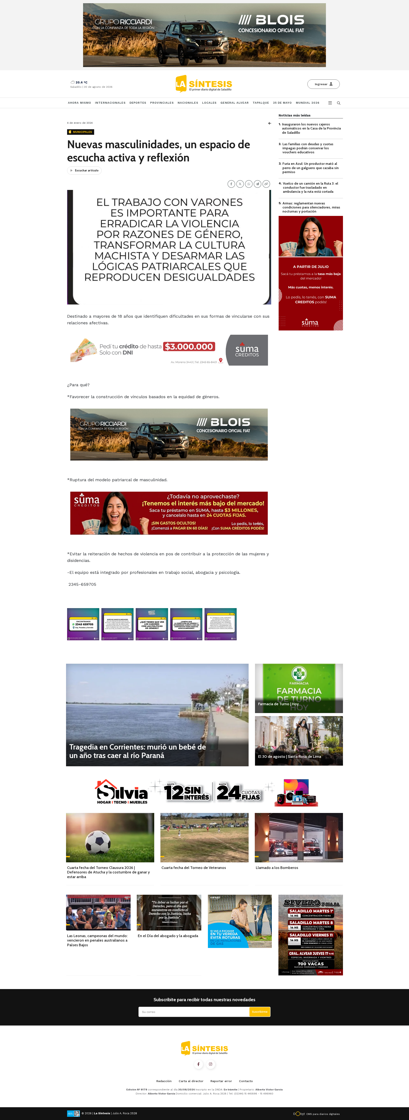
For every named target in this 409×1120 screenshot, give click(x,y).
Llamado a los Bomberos (277, 867)
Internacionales (110, 102)
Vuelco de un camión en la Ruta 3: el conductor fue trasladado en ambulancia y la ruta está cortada (310, 187)
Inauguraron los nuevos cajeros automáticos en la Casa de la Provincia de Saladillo (311, 128)
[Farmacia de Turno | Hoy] (299, 688)
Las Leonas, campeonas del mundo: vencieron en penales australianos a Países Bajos (97, 940)
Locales (209, 102)
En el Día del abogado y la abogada (168, 935)
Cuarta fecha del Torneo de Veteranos (193, 867)
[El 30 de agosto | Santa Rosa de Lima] (299, 740)
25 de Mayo (282, 102)
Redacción (164, 1081)
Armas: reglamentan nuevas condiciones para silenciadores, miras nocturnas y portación (311, 207)
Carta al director (191, 1081)
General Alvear (234, 102)
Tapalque (261, 102)
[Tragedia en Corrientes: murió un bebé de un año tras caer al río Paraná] (157, 715)
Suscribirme (260, 1011)
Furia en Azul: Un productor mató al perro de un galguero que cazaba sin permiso (310, 168)
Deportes (138, 102)
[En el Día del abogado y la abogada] (169, 912)
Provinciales (162, 102)
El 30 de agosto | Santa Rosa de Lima (289, 756)
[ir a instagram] (210, 1064)
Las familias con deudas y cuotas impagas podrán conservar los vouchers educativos (307, 148)
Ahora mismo (79, 102)
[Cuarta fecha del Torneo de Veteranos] (204, 837)
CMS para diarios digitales (323, 1114)
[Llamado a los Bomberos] (299, 837)
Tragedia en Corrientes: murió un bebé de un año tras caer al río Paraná (137, 751)
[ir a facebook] (198, 1064)
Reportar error (221, 1081)
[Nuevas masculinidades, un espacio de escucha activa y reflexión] (83, 624)
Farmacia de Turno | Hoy (278, 704)
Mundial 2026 (307, 102)
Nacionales (188, 102)
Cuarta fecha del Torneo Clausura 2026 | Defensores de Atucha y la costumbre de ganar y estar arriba (108, 872)
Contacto (246, 1081)
